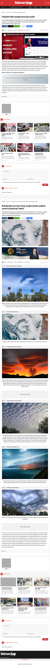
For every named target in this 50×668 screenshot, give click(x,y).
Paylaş (5, 26)
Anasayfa (3, 12)
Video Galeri (9, 12)
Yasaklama (5, 96)
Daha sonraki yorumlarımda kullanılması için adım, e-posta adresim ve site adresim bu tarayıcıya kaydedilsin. (22, 182)
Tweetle (11, 26)
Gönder (18, 26)
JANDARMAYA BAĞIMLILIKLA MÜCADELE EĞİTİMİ (18, 7)
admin (5, 30)
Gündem (8, 201)
